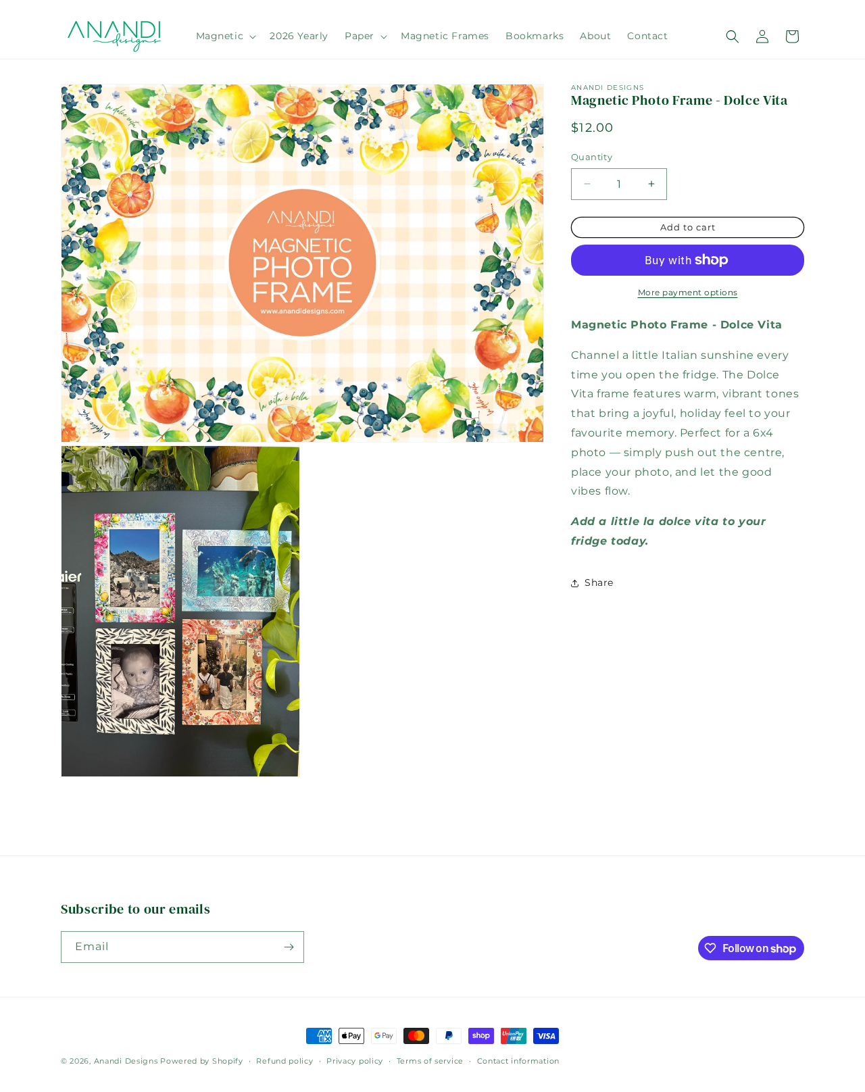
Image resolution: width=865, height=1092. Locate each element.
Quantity (591, 156)
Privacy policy (354, 1061)
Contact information (518, 1061)
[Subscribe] (288, 947)
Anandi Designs (126, 1061)
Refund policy (284, 1061)
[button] (225, 36)
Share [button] (599, 582)
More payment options (688, 292)
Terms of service (430, 1061)
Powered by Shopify (201, 1061)
